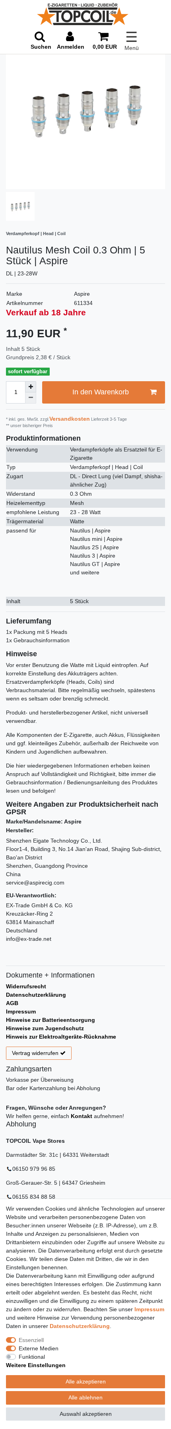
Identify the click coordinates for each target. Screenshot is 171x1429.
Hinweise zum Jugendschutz (45, 1028)
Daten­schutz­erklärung (80, 1326)
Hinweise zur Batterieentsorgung (50, 1020)
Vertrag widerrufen (35, 1053)
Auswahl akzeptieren (86, 1414)
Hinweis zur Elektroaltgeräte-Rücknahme (61, 1036)
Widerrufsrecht (26, 986)
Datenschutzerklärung (36, 995)
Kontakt (81, 1116)
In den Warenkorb (100, 392)
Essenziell (31, 1340)
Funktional (32, 1357)
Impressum (21, 1011)
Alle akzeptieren (86, 1381)
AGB (12, 1003)
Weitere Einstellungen (36, 1365)
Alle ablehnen (85, 1397)
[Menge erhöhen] (30, 386)
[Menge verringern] (30, 398)
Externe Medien (38, 1348)
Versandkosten (69, 419)
